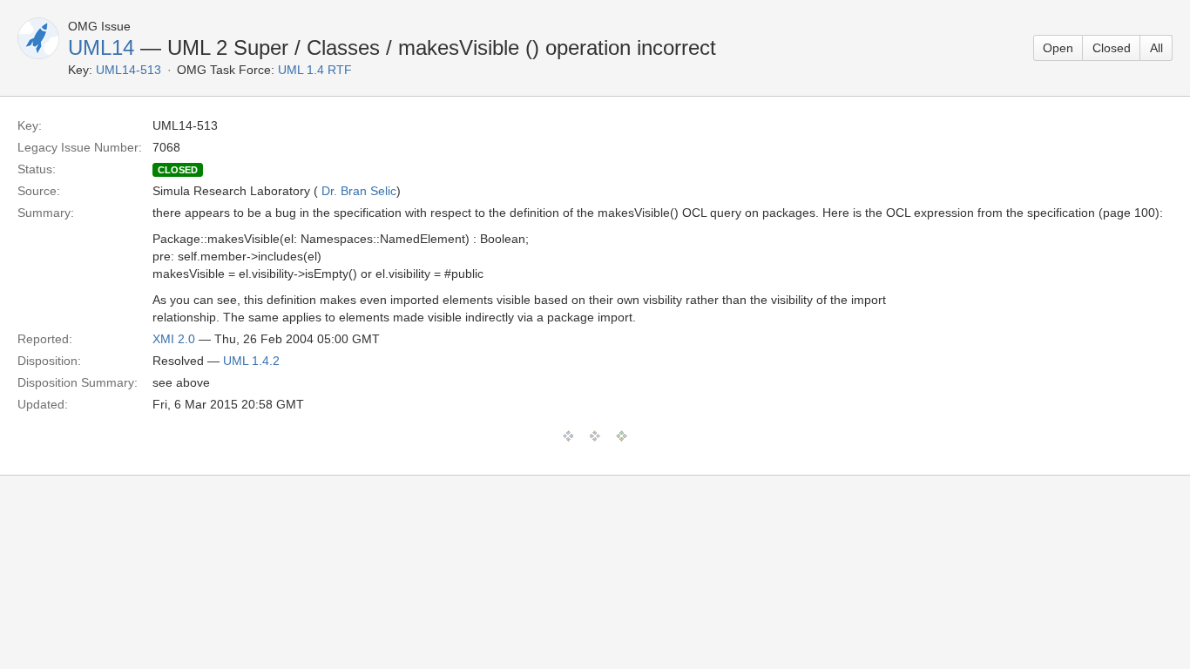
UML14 (101, 47)
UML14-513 (128, 70)
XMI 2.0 (173, 339)
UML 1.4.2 (251, 361)
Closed (1111, 48)
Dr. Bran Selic (358, 191)
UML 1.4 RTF (315, 70)
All (1156, 48)
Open (1058, 48)
